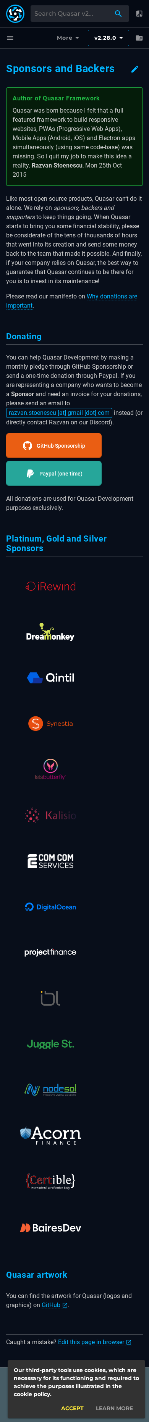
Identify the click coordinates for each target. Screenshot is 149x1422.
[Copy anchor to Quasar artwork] (71, 1275)
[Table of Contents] (139, 38)
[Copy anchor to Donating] (45, 336)
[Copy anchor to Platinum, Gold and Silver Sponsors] (47, 548)
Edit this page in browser (91, 1342)
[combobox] (74, 14)
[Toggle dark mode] (139, 14)
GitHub (51, 1305)
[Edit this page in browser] (135, 69)
